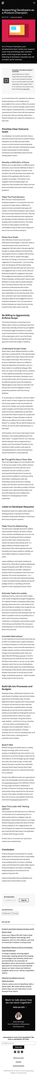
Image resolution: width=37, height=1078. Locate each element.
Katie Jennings (8, 981)
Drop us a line (18, 1058)
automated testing (17, 800)
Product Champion (8, 101)
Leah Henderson (9, 950)
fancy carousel (20, 656)
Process (15, 913)
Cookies (13, 1073)
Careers (18, 1062)
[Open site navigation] (34, 3)
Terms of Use (22, 1073)
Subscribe (18, 1047)
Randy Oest (7, 932)
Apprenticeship (18, 1066)
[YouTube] (18, 1052)
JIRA (14, 165)
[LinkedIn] (22, 1052)
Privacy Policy (29, 1071)
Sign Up (24, 900)
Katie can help (19, 1007)
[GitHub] (15, 1052)
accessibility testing (11, 783)
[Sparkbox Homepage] (3, 3)
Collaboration (7, 913)
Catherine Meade (16, 17)
